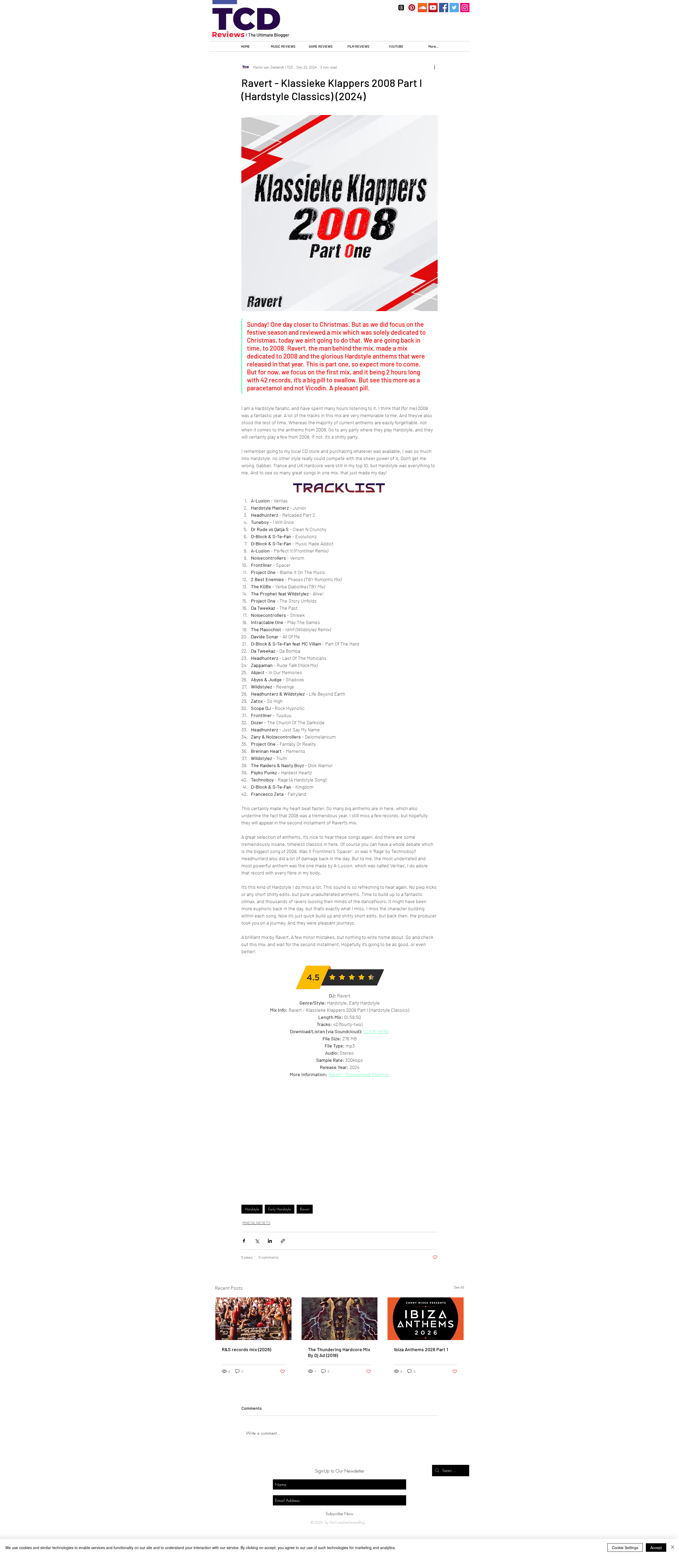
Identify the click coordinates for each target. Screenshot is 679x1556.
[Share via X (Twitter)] (256, 1240)
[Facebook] (443, 7)
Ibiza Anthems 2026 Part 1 (421, 1349)
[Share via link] (282, 1240)
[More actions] (434, 67)
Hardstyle (252, 1209)
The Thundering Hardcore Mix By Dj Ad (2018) (339, 1352)
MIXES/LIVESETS (256, 1223)
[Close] (672, 1547)
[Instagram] (464, 7)
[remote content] (339, 1138)
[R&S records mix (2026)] (253, 1318)
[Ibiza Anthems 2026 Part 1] (426, 1318)
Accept (656, 1547)
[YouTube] (433, 7)
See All (459, 1287)
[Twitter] (454, 7)
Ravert (304, 1209)
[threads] (401, 7)
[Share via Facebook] (243, 1240)
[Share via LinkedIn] (269, 1240)
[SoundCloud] (422, 7)
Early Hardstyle (279, 1209)
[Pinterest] (411, 7)
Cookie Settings (625, 1547)
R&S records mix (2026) (246, 1349)
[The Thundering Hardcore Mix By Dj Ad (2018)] (340, 1318)
